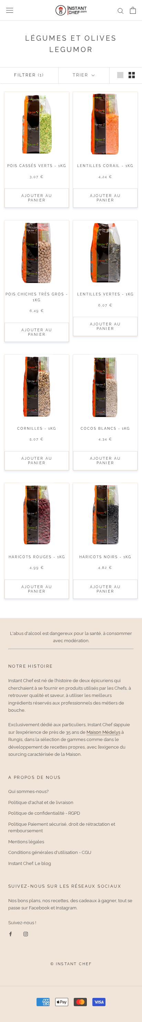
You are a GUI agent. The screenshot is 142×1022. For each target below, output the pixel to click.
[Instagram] (25, 933)
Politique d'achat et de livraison (40, 802)
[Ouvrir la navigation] (9, 10)
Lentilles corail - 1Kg (105, 166)
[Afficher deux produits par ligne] (132, 75)
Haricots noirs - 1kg (105, 557)
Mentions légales (26, 841)
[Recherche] (121, 10)
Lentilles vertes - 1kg (105, 294)
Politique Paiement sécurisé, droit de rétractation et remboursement (61, 828)
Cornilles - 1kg (36, 428)
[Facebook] (10, 933)
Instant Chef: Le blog (29, 863)
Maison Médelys (103, 732)
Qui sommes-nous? (28, 791)
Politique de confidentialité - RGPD (44, 813)
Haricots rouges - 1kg (37, 557)
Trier (81, 75)
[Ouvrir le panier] (133, 10)
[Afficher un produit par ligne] (120, 75)
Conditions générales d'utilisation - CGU (49, 852)
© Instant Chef (71, 964)
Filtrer (29, 75)
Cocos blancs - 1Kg (105, 428)
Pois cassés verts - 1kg (36, 166)
